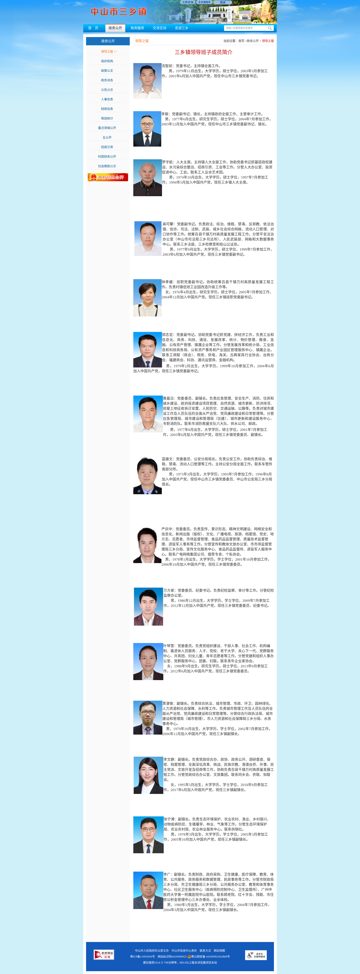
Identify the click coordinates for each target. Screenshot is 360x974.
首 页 (93, 28)
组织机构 (109, 61)
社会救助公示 (109, 166)
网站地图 (219, 950)
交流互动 (159, 28)
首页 (241, 40)
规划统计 (109, 118)
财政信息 (109, 108)
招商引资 (109, 147)
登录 (223, 2)
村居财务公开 (109, 156)
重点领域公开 (109, 128)
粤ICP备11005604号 (142, 956)
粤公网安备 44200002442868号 (210, 956)
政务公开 (115, 28)
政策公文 (109, 70)
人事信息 (109, 99)
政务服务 (137, 28)
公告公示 (109, 89)
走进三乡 (181, 28)
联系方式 (205, 950)
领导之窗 (109, 51)
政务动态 (109, 80)
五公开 (109, 137)
